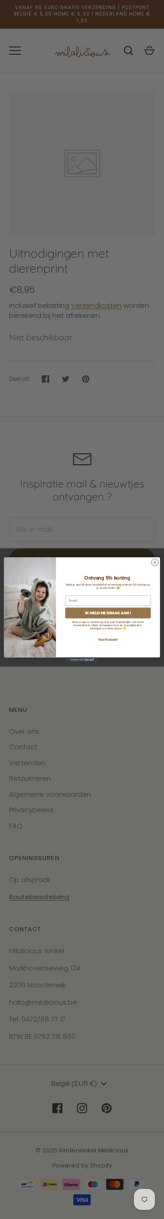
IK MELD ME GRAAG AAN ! (108, 613)
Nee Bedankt (108, 639)
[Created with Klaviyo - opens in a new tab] (82, 659)
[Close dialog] (154, 562)
